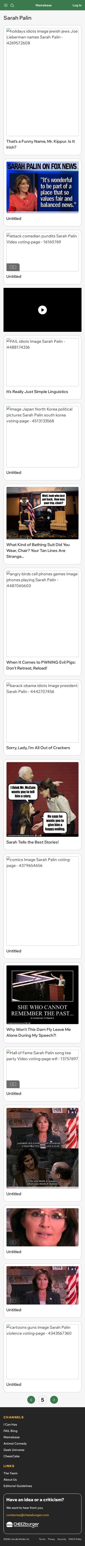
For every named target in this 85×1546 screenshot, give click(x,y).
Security (62, 1539)
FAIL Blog (10, 1431)
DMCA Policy (75, 1539)
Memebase (44, 5)
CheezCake (11, 1456)
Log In (77, 5)
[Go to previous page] (31, 1400)
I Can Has (10, 1424)
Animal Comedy (15, 1443)
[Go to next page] (54, 1400)
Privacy (51, 1539)
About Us (10, 1480)
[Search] (12, 5)
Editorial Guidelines (17, 1486)
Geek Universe (13, 1450)
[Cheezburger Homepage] (42, 1525)
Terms (42, 1539)
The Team (10, 1473)
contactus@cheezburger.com (27, 1515)
